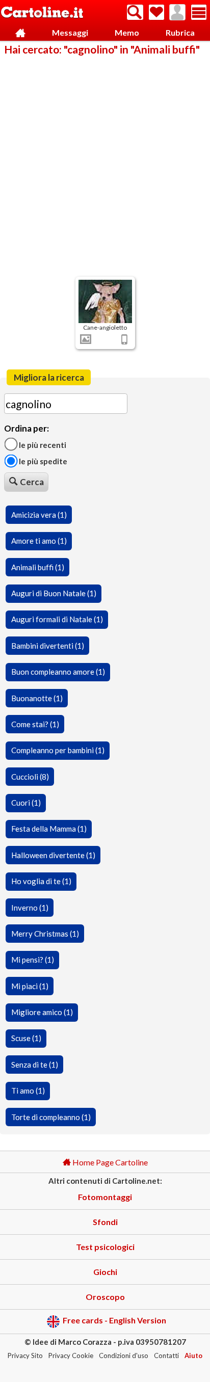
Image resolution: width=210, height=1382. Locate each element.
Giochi (105, 1272)
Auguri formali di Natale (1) (57, 619)
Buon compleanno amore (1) (58, 671)
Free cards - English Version (114, 1320)
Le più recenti (41, 444)
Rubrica (180, 32)
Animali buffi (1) (37, 567)
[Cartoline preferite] (156, 12)
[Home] (20, 33)
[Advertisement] (105, 165)
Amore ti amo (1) (39, 540)
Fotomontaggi (105, 1197)
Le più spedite (42, 461)
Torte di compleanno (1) (51, 1117)
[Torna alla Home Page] (42, 13)
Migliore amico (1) (42, 1012)
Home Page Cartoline (109, 1162)
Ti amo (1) (28, 1090)
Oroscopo (105, 1296)
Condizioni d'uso (123, 1355)
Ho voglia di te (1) (41, 881)
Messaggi (70, 32)
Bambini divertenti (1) (47, 645)
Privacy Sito (25, 1355)
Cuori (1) (26, 802)
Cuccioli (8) (30, 776)
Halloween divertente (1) (53, 855)
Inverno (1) (29, 907)
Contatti (166, 1355)
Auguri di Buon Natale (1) (53, 593)
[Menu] (199, 12)
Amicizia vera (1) (39, 514)
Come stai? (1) (35, 724)
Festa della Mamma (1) (49, 828)
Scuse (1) (26, 1038)
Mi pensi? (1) (32, 959)
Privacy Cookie (70, 1355)
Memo (127, 32)
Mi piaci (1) (29, 986)
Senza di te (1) (34, 1064)
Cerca (32, 481)
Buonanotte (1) (37, 698)
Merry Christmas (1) (45, 933)
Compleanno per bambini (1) (57, 750)
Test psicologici (105, 1247)
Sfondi (105, 1222)
